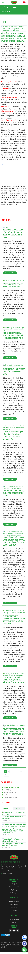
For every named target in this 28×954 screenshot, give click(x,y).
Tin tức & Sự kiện (14, 892)
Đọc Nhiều (17, 808)
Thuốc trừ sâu (14, 907)
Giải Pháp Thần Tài (9, 792)
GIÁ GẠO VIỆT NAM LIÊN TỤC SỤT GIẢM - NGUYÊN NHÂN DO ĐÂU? (14, 493)
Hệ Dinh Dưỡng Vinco (14, 901)
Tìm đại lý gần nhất (14, 919)
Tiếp (21, 771)
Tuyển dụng (14, 890)
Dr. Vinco (6, 795)
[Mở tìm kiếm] (20, 2)
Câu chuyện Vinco (14, 884)
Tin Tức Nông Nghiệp (10, 797)
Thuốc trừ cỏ (14, 910)
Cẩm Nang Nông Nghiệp (11, 787)
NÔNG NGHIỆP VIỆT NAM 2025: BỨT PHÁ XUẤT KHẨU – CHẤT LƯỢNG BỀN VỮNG (13, 335)
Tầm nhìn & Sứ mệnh (14, 887)
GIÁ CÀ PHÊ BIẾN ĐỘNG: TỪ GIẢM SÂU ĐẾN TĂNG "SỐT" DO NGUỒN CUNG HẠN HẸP (13, 731)
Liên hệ (14, 922)
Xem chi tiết (10, 273)
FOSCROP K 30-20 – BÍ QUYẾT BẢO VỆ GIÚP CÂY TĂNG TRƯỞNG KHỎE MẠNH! (14, 679)
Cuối (6, 775)
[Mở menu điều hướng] (2, 2)
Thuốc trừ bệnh (14, 904)
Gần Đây (5, 808)
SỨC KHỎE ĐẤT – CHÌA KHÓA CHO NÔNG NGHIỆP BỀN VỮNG (14, 371)
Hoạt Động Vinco (9, 790)
